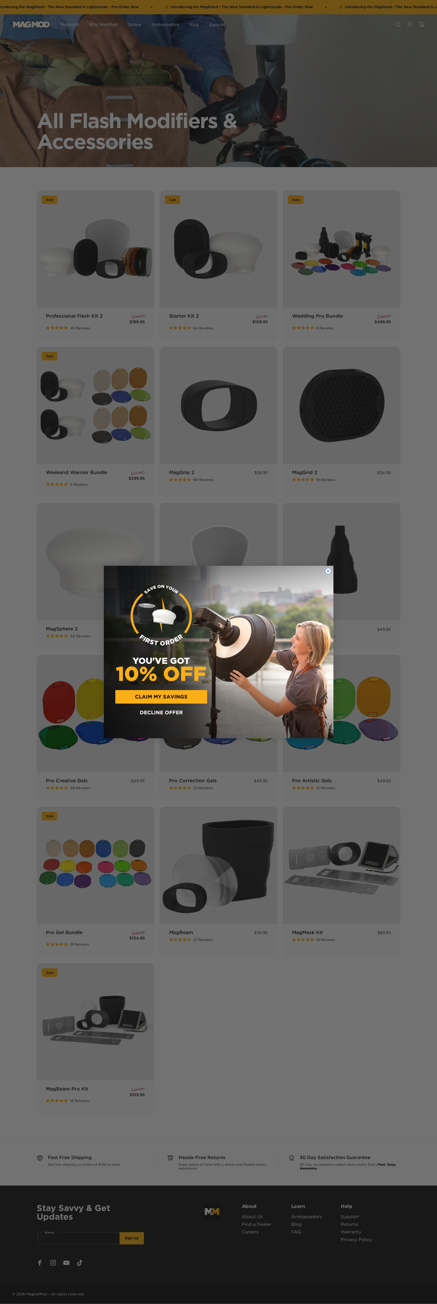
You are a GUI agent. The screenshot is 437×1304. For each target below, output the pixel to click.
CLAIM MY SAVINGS (161, 697)
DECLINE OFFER (161, 712)
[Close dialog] (328, 571)
